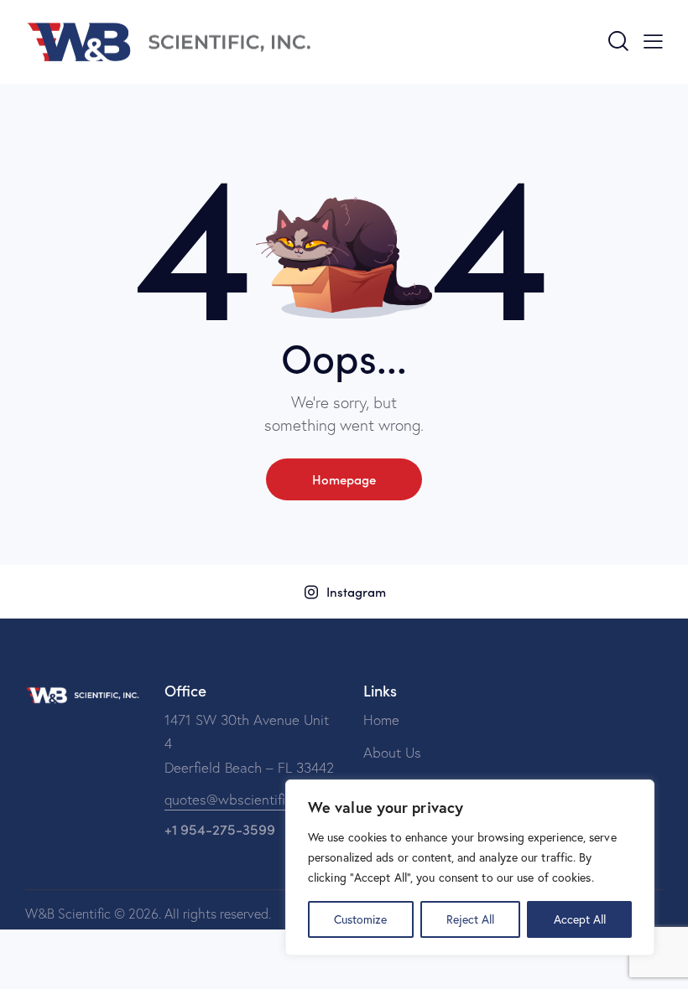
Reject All (470, 919)
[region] (469, 867)
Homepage (344, 479)
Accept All (580, 919)
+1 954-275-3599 (219, 829)
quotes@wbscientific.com (242, 799)
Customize (360, 919)
